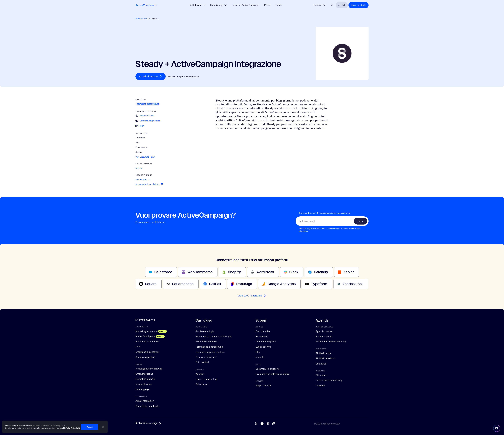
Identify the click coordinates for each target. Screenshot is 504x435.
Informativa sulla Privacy (329, 380)
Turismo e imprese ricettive (210, 351)
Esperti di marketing (206, 379)
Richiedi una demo (325, 358)
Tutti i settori (202, 362)
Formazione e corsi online (209, 346)
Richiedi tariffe (323, 353)
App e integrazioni (145, 400)
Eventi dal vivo (263, 346)
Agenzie (200, 373)
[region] (55, 427)
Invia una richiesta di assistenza (273, 373)
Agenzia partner (324, 331)
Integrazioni (141, 18)
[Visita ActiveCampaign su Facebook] (262, 424)
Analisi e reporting (145, 356)
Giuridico (320, 385)
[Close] (103, 427)
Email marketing (144, 373)
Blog (258, 351)
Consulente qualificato (147, 405)
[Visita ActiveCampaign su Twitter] (256, 424)
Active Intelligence (145, 336)
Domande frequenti (266, 341)
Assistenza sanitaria (206, 341)
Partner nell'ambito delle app (331, 341)
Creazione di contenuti (148, 104)
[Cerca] (332, 5)
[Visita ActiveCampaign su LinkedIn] (268, 424)
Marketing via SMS (145, 378)
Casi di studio (263, 331)
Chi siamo (321, 375)
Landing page (142, 389)
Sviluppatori (202, 384)
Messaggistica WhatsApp (148, 368)
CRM (137, 346)
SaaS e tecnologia (205, 331)
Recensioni (261, 336)
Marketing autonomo (146, 331)
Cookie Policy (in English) (70, 428)
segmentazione (143, 383)
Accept (90, 427)
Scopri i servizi (263, 385)
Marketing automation (147, 341)
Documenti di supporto (268, 368)
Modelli (259, 357)
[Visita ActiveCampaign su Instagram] (274, 424)
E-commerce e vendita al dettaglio (214, 336)
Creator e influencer (206, 357)
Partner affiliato (324, 336)
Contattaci (321, 363)
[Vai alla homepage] (146, 5)
